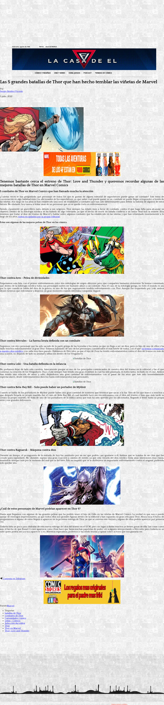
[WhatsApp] (30, 100)
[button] (133, 73)
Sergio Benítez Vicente (11, 91)
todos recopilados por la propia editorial (39, 216)
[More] (47, 100)
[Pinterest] (38, 100)
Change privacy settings (119, 704)
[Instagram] (132, 47)
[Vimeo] (122, 46)
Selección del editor (15, 623)
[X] (147, 47)
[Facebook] (128, 47)
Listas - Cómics (12, 620)
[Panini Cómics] (82, 175)
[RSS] (135, 47)
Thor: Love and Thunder (17, 631)
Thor (7, 626)
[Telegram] (143, 47)
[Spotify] (139, 47)
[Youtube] (150, 47)
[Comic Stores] (82, 603)
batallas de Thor (13, 613)
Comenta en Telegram (13, 578)
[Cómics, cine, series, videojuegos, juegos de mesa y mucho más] (69, 59)
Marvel (10, 606)
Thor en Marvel (13, 628)
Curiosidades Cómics (15, 618)
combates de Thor (14, 615)
